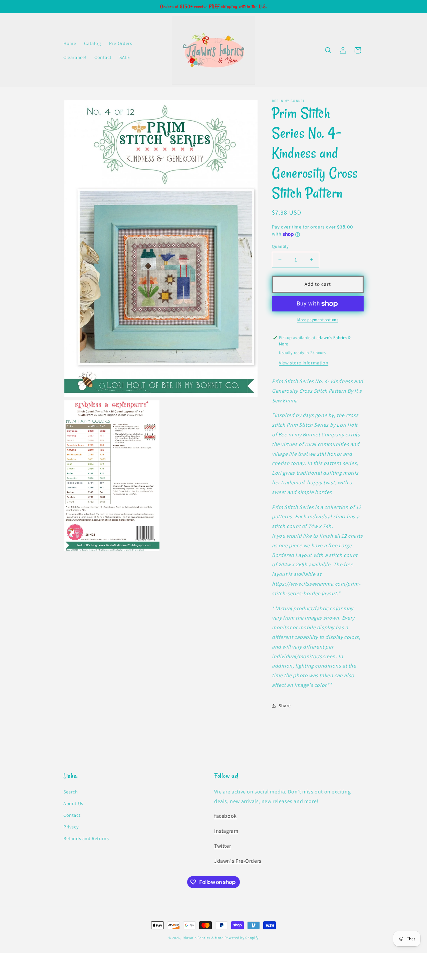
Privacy (70, 827)
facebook (225, 815)
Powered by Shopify (242, 937)
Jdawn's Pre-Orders (238, 860)
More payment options (317, 319)
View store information (303, 363)
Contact (71, 815)
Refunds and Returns (86, 839)
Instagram (226, 830)
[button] (328, 50)
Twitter (222, 845)
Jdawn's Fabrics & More (202, 937)
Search (70, 792)
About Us (73, 803)
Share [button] (285, 706)
